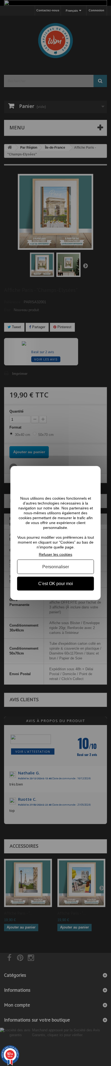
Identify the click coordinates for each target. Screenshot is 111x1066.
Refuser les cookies (55, 554)
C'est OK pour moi (55, 583)
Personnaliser (55, 566)
